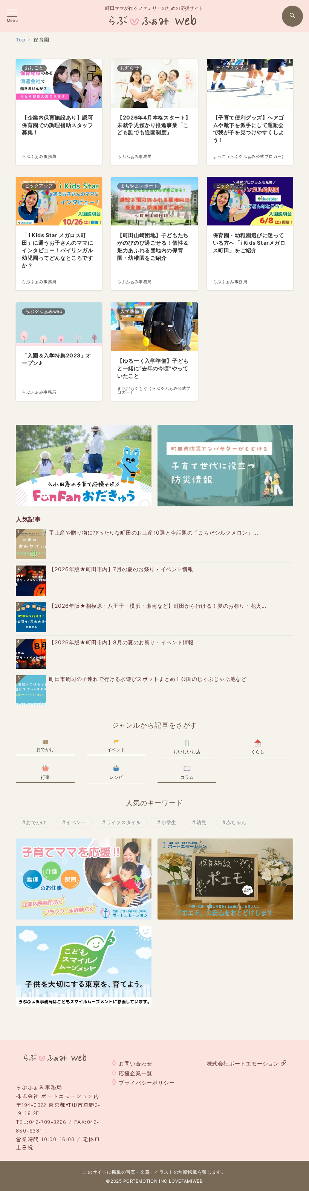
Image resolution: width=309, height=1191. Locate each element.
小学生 (168, 822)
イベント (76, 822)
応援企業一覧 (135, 1073)
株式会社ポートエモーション (243, 1063)
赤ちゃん (236, 822)
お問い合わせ (135, 1063)
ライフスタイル (123, 822)
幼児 (201, 822)
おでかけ (36, 822)
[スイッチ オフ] (292, 16)
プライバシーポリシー (146, 1082)
